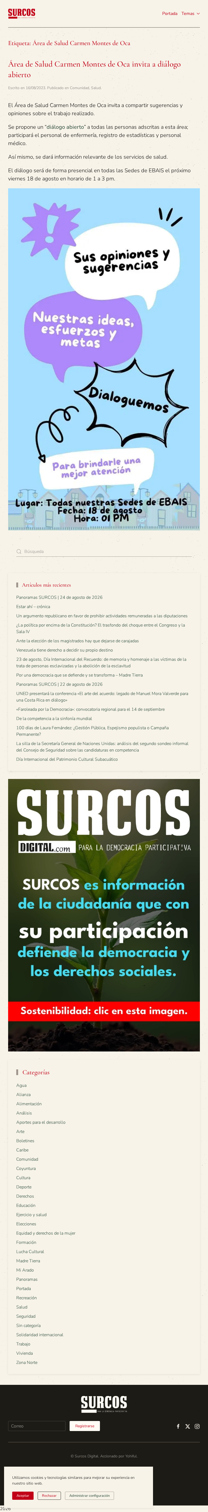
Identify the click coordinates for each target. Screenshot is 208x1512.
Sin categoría (28, 1326)
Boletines (25, 1141)
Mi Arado (25, 1270)
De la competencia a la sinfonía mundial (54, 719)
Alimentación (29, 1104)
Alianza (23, 1095)
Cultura (23, 1178)
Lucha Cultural (30, 1252)
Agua (21, 1085)
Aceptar (23, 1495)
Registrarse (84, 1426)
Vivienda (24, 1353)
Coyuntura (26, 1169)
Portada (169, 14)
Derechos (25, 1196)
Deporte (23, 1187)
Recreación (26, 1298)
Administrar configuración (89, 1495)
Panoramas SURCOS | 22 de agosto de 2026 (59, 684)
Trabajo (23, 1344)
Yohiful (131, 1456)
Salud (96, 87)
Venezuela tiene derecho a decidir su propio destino (64, 650)
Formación (26, 1242)
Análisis (24, 1113)
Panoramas (27, 1279)
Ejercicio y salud (31, 1215)
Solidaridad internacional (39, 1335)
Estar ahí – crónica (33, 607)
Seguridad (25, 1316)
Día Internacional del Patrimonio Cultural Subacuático (67, 759)
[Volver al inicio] (21, 13)
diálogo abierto (65, 127)
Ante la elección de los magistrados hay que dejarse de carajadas (77, 641)
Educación (25, 1206)
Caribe (22, 1150)
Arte (20, 1132)
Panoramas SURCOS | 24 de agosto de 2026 (59, 597)
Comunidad (79, 87)
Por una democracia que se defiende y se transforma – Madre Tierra (79, 675)
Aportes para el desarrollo (41, 1122)
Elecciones (26, 1224)
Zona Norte (26, 1363)
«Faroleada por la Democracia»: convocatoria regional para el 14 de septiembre (90, 709)
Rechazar (49, 1495)
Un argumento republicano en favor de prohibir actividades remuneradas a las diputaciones (102, 616)
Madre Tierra (28, 1261)
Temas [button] (187, 14)
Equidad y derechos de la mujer (45, 1233)
